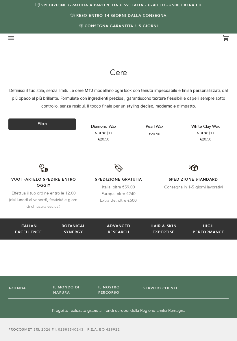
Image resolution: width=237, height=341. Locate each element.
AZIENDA (17, 288)
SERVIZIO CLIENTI (160, 288)
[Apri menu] (17, 38)
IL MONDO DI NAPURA (66, 290)
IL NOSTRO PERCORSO (109, 290)
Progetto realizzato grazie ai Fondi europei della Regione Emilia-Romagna (118, 310)
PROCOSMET (21, 329)
